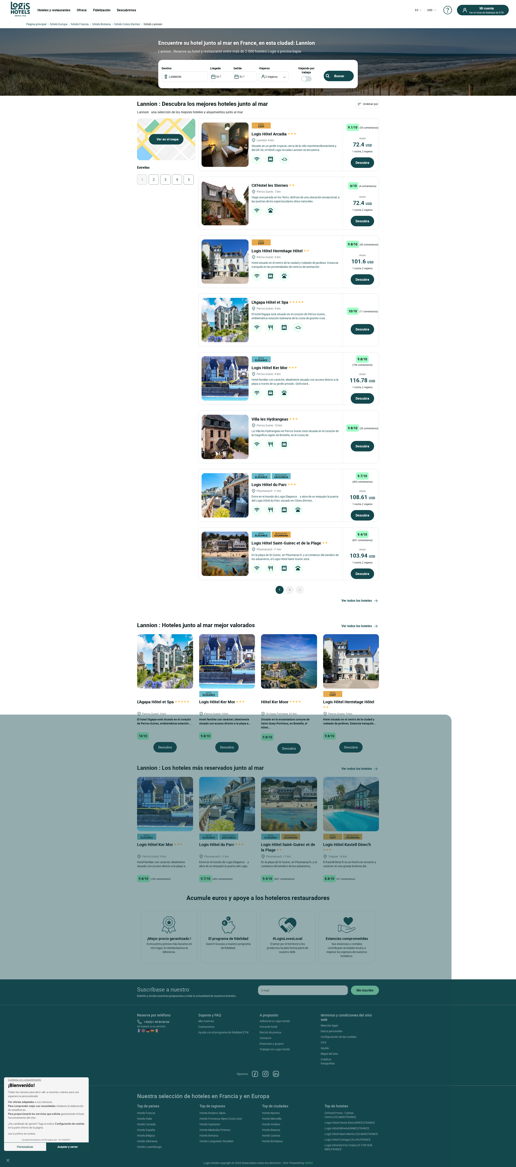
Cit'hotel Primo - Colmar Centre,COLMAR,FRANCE (340, 1115)
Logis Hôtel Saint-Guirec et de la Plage (287, 543)
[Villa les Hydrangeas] (225, 437)
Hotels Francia (146, 1113)
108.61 (362, 497)
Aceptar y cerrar (67, 1147)
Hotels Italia (144, 1118)
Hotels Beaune (271, 1130)
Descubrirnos (126, 10)
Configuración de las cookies (338, 1037)
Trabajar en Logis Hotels (275, 1049)
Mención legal (329, 1025)
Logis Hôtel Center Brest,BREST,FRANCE (350, 1122)
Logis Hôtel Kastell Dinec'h (347, 844)
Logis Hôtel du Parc (270, 484)
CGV (323, 1042)
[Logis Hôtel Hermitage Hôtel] (225, 261)
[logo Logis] (20, 9)
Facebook (255, 1074)
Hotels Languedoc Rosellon (217, 1141)
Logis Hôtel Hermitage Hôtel (278, 251)
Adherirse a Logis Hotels (275, 1021)
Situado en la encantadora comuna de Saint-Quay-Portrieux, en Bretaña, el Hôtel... (285, 723)
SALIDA (237, 68)
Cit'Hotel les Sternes (270, 185)
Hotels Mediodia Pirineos (215, 1130)
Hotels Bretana (209, 1135)
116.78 (362, 380)
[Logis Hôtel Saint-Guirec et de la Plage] (225, 554)
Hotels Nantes (271, 1113)
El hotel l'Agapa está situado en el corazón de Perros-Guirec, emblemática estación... (164, 721)
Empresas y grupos (272, 1043)
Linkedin (276, 1074)
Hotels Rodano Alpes (213, 1113)
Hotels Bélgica (146, 1135)
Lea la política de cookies (21, 1133)
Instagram (265, 1074)
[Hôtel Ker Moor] (289, 661)
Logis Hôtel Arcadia (270, 134)
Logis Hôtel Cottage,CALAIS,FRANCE (348, 1139)
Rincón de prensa (270, 1032)
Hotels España (146, 1130)
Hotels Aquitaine (210, 1124)
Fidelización (101, 10)
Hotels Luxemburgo (149, 1147)
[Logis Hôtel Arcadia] (225, 145)
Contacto (265, 1038)
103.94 (362, 555)
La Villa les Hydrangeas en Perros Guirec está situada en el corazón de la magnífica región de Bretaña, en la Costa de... (295, 433)
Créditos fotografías (328, 1061)
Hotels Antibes (271, 1124)
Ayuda (325, 1048)
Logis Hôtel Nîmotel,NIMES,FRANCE (347, 1128)
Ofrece (82, 10)
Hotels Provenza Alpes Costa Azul (221, 1118)
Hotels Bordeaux (272, 1141)
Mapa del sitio (329, 1054)
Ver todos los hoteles (356, 600)
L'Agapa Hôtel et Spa (270, 302)
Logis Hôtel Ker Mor (270, 367)
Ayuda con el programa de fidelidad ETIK (223, 1032)
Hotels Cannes (271, 1135)
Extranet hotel (268, 1027)
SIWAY (309, 1163)
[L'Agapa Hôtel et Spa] (225, 320)
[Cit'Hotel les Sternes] (225, 203)
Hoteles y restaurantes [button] (53, 10)
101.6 (362, 261)
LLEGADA (215, 68)
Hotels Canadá (146, 1124)
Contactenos (206, 1027)
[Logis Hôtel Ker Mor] (225, 378)
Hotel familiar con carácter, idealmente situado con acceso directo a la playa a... (225, 721)
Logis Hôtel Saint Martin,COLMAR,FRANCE (351, 1134)
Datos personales (331, 1031)
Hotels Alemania (147, 1141)
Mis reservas (206, 1021)
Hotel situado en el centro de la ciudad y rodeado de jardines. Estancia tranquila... (349, 721)
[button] (8, 1160)
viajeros (264, 68)
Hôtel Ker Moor (275, 702)
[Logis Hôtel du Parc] (225, 495)
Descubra (362, 162)
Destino (167, 68)
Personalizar (25, 1147)
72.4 (362, 144)
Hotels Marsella (271, 1118)
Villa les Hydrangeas (270, 419)
